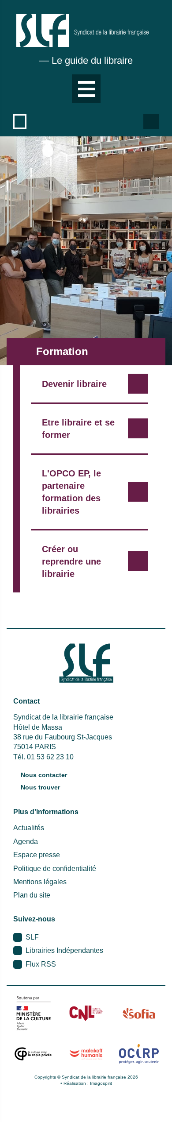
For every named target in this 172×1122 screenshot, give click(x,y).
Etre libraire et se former (78, 429)
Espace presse (36, 855)
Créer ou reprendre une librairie (71, 561)
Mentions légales (40, 882)
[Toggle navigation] (86, 88)
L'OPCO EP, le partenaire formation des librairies (71, 491)
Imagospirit (101, 1083)
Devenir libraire (74, 384)
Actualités (28, 828)
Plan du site (31, 895)
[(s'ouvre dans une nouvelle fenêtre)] (33, 1013)
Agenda (25, 841)
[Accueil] (82, 30)
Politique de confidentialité (54, 868)
